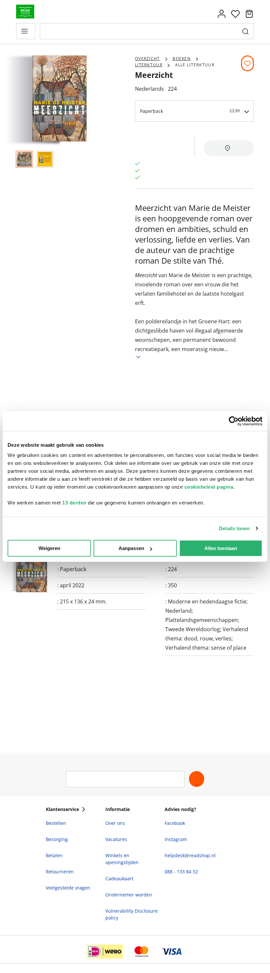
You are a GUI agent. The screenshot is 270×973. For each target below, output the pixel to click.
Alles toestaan (220, 548)
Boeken (182, 58)
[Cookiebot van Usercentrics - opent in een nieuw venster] (233, 421)
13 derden (74, 502)
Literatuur (148, 65)
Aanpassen (131, 548)
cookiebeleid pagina (208, 487)
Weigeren (49, 548)
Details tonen (234, 528)
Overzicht (147, 58)
